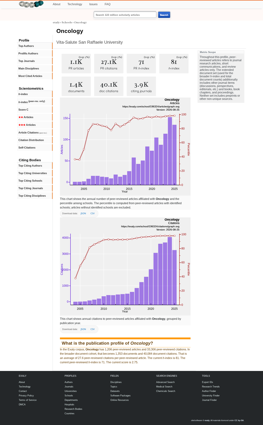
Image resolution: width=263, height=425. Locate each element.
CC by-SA (239, 420)
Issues (93, 4)
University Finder (211, 395)
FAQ (107, 4)
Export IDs (207, 382)
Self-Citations (26, 147)
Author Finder (209, 391)
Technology (74, 4)
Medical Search (164, 386)
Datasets (115, 391)
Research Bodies (73, 409)
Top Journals (26, 60)
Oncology (80, 22)
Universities (71, 391)
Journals (69, 386)
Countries (69, 413)
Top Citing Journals (30, 188)
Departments (71, 400)
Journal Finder (209, 400)
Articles (25, 117)
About (56, 4)
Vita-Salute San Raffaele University (89, 42)
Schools (67, 22)
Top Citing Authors (30, 165)
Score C (23, 109)
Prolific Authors (28, 53)
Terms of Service (27, 400)
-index (23, 94)
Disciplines (116, 382)
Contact (23, 391)
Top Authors (26, 45)
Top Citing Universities (32, 173)
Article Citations (32, 132)
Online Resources (119, 400)
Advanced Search (165, 382)
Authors (69, 382)
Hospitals (69, 404)
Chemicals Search (165, 391)
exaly (56, 22)
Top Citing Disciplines (32, 195)
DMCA (22, 404)
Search (164, 14)
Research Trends (211, 386)
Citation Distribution (31, 140)
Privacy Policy (26, 395)
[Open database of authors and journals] (31, 2)
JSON (83, 213)
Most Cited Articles (30, 75)
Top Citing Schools (30, 180)
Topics (113, 386)
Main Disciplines (28, 68)
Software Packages (120, 395)
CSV (92, 213)
